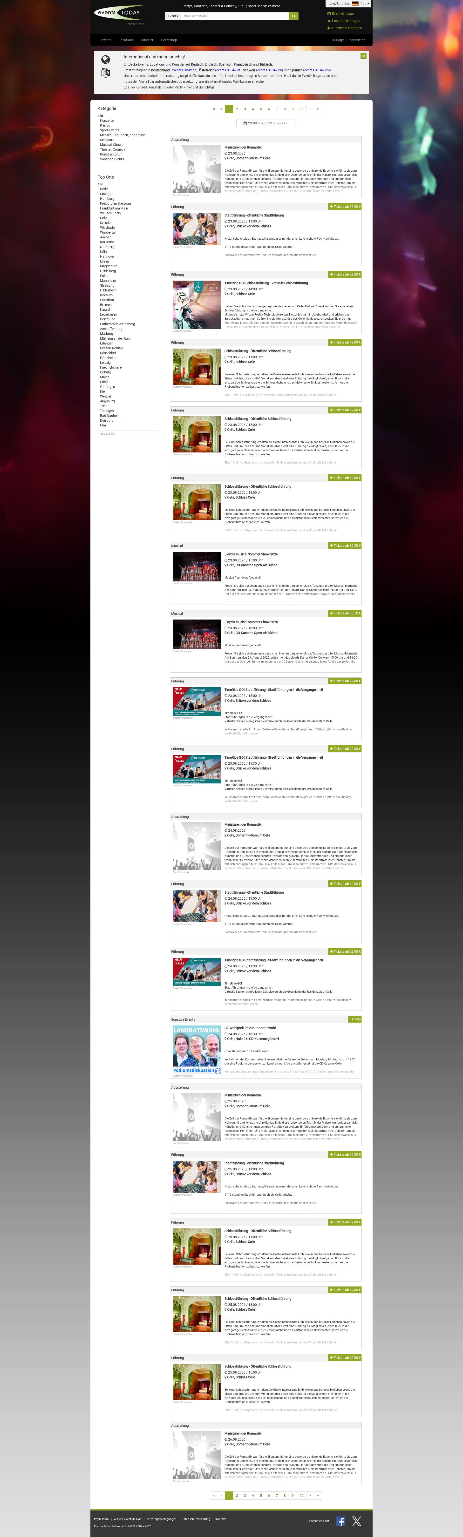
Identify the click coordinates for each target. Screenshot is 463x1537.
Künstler (147, 40)
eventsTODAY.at (228, 70)
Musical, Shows (111, 145)
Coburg (105, 372)
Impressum (101, 1519)
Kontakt (220, 1519)
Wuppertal (108, 232)
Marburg (106, 334)
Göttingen (107, 387)
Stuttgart (107, 194)
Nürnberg (107, 247)
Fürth (104, 382)
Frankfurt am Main (114, 208)
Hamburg (107, 199)
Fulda (104, 276)
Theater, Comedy (112, 149)
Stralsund (107, 285)
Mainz (104, 377)
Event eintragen (343, 13)
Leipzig (105, 362)
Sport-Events (109, 130)
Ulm (103, 425)
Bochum (106, 295)
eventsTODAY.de (184, 70)
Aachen (105, 237)
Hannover (107, 256)
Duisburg (107, 420)
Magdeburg (108, 266)
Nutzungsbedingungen (162, 1519)
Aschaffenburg (111, 329)
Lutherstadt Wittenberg (117, 324)
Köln (103, 252)
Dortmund (107, 319)
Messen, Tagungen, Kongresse (122, 135)
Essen (104, 261)
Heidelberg (108, 271)
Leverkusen (108, 314)
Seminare (107, 140)
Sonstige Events (112, 159)
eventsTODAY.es (316, 70)
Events (106, 40)
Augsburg (107, 401)
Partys (105, 125)
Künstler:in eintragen (346, 28)
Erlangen (106, 343)
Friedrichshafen (111, 367)
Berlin (104, 189)
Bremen (106, 305)
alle (100, 116)
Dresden (106, 223)
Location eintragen (345, 21)
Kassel (105, 309)
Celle (103, 218)
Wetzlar (105, 396)
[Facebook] (341, 1521)
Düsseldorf (108, 353)
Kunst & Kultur (111, 154)
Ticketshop (169, 40)
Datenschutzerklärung (196, 1519)
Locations (126, 40)
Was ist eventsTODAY (128, 1519)
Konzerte (107, 120)
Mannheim (108, 281)
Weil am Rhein (110, 213)
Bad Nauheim (110, 416)
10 (302, 109)
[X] (357, 1521)
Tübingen (107, 411)
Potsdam (107, 300)
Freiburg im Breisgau (115, 203)
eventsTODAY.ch (269, 70)
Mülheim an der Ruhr (115, 338)
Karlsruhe (107, 242)
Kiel (102, 391)
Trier (103, 406)
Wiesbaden (108, 227)
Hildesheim (108, 290)
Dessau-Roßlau (111, 348)
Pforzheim (108, 358)
